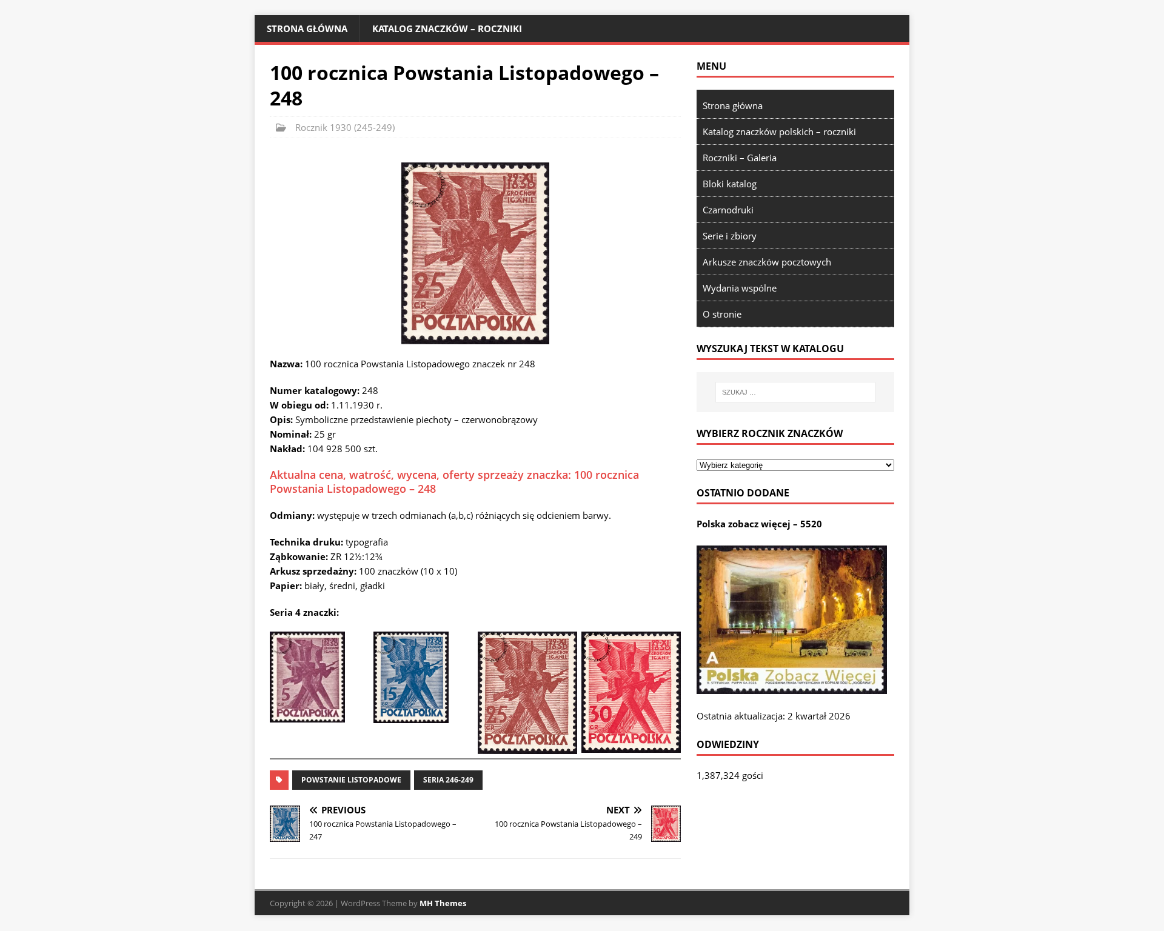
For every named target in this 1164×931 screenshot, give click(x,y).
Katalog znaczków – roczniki (447, 28)
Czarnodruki (728, 210)
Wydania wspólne (740, 288)
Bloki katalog (730, 184)
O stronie (722, 314)
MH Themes (443, 903)
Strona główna (307, 28)
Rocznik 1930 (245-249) (345, 127)
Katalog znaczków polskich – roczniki (779, 131)
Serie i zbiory (730, 236)
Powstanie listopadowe (351, 780)
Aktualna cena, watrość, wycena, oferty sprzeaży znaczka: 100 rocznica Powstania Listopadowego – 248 (454, 481)
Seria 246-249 (448, 780)
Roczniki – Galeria (740, 158)
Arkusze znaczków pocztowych (767, 262)
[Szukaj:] (795, 392)
